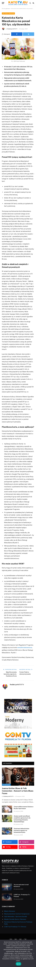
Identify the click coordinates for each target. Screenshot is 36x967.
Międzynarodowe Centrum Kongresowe (17, 914)
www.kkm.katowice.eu (24, 647)
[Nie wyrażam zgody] (34, 953)
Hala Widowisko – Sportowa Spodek (15, 916)
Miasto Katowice (9, 911)
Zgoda (18, 964)
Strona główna (6, 8)
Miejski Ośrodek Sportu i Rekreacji (15, 919)
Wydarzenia (6, 784)
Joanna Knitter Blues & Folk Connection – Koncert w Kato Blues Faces (17, 791)
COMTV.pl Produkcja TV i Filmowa (15, 926)
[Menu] (3, 3)
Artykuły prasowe (8, 13)
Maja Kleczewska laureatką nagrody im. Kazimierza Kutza (10, 674)
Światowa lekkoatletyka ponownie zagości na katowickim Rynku (21, 830)
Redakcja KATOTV (12, 29)
